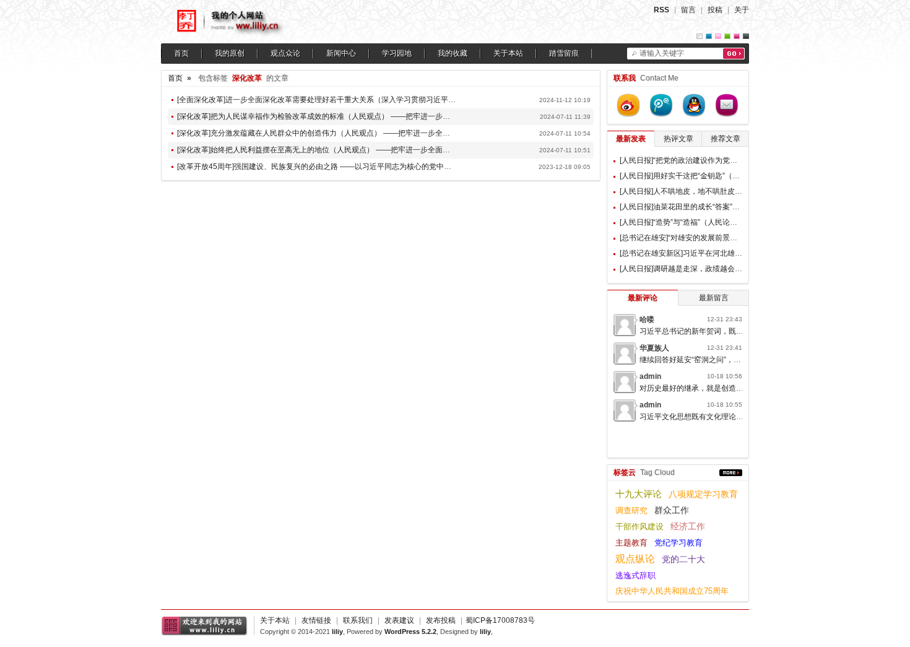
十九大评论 (638, 494)
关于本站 (508, 53)
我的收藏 (452, 53)
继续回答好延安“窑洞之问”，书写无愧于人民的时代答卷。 (734, 359)
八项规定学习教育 (703, 494)
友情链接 (316, 620)
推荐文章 (725, 138)
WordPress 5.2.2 (410, 631)
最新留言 (714, 297)
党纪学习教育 (678, 542)
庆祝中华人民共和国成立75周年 (672, 591)
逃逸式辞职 (635, 575)
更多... (730, 472)
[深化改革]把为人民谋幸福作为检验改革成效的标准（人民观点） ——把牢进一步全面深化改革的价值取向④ (354, 116)
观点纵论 (635, 559)
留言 (688, 10)
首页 (181, 53)
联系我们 (358, 620)
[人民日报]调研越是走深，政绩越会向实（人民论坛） (707, 268)
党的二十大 (683, 559)
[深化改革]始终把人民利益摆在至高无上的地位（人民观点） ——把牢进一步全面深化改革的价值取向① (347, 149)
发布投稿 (441, 620)
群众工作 (671, 510)
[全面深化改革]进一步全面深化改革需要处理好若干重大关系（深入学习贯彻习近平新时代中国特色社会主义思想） (364, 99)
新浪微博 (628, 105)
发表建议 (399, 620)
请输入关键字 (661, 53)
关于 (741, 10)
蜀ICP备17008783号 (500, 620)
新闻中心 (341, 53)
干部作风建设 (639, 526)
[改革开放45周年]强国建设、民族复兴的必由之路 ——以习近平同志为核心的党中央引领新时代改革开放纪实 (355, 166)
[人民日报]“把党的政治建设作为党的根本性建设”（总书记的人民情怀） (735, 160)
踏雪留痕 (564, 53)
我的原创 (230, 53)
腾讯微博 (661, 105)
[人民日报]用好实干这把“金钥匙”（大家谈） (691, 176)
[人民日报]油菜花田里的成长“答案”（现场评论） (698, 206)
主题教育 (631, 542)
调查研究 (631, 510)
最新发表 (631, 138)
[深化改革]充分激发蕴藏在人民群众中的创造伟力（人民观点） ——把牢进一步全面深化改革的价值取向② (350, 133)
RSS (661, 10)
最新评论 (642, 297)
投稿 (715, 10)
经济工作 (687, 526)
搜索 (734, 53)
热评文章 (678, 138)
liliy (337, 631)
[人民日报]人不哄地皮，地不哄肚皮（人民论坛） (699, 191)
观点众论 (285, 53)
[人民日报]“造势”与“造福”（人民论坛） (682, 222)
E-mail (726, 105)
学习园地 (397, 53)
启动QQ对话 (694, 105)
